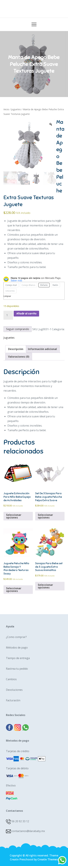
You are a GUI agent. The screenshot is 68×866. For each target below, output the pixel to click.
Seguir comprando (17, 329)
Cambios (11, 679)
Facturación (13, 700)
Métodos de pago (17, 647)
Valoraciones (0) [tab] (18, 356)
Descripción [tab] (15, 349)
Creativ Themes (47, 859)
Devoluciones (14, 690)
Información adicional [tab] (42, 349)
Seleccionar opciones (13, 516)
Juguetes (16, 109)
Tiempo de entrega (18, 658)
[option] (29, 145)
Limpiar (7, 296)
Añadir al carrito (26, 313)
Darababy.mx (34, 7)
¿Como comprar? (16, 637)
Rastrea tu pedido (17, 668)
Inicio (6, 109)
